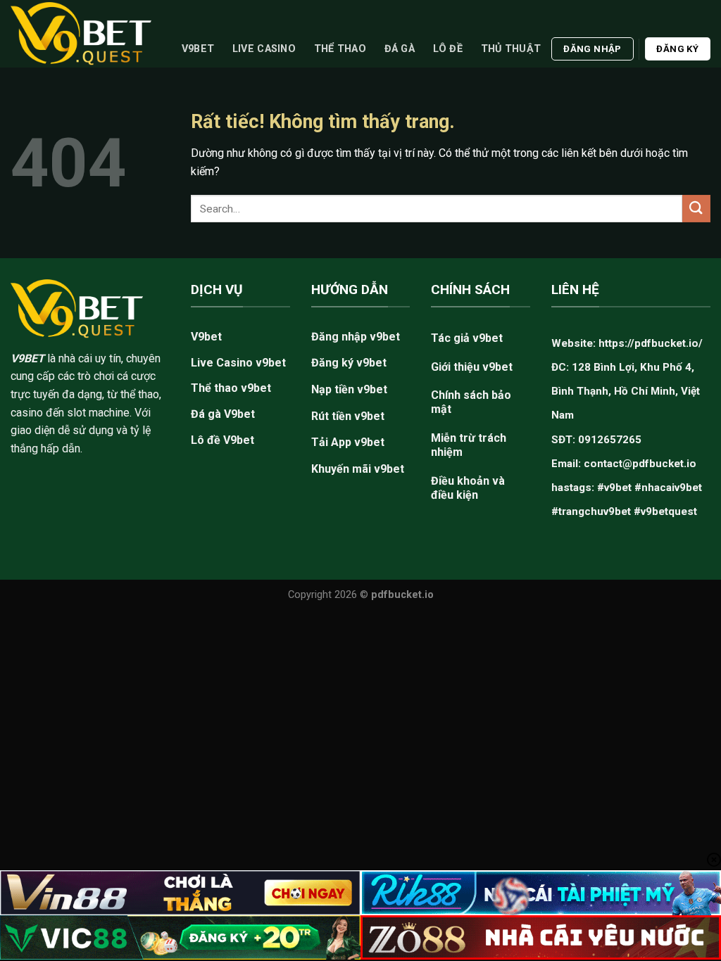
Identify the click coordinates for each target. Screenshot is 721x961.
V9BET (27, 358)
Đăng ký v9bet (349, 362)
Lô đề (448, 49)
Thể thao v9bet (231, 388)
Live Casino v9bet (238, 362)
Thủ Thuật (511, 49)
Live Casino (264, 49)
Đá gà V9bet (223, 414)
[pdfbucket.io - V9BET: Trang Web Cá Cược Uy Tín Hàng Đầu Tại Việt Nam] (81, 33)
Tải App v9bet (347, 442)
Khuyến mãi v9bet (357, 469)
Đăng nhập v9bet (355, 336)
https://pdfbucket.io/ (650, 343)
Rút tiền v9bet (347, 416)
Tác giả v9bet (467, 338)
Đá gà (399, 49)
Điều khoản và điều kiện (468, 488)
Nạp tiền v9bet (349, 389)
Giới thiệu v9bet (472, 367)
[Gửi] (696, 208)
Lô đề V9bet (222, 440)
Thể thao (340, 49)
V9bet (198, 49)
